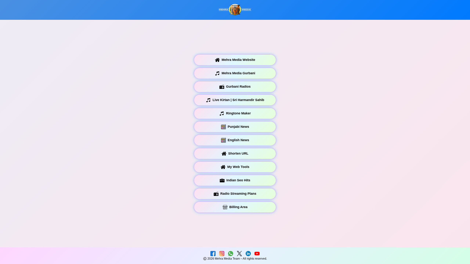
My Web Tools (238, 167)
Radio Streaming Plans (238, 193)
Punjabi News (238, 127)
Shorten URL (238, 153)
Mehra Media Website (238, 60)
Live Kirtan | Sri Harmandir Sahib (238, 100)
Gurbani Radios (238, 86)
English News (238, 140)
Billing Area (238, 207)
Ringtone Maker (238, 113)
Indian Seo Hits (238, 180)
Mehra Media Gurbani (238, 73)
